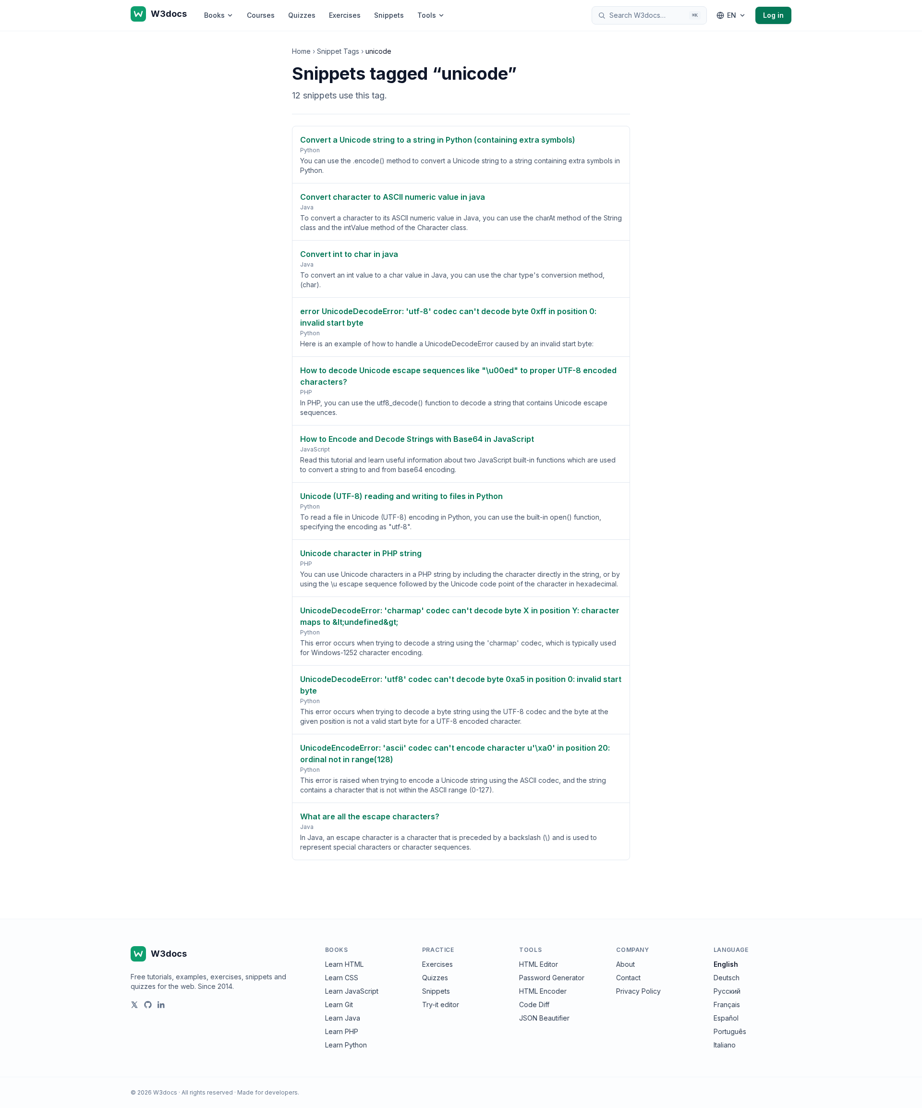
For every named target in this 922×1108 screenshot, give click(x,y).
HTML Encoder (543, 991)
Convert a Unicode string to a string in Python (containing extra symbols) (437, 140)
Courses (261, 15)
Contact (628, 978)
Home (301, 51)
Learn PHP (341, 1031)
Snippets (389, 15)
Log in (773, 15)
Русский (727, 991)
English (726, 964)
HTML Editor (538, 964)
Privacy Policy (638, 991)
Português (730, 1031)
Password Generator (551, 978)
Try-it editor (440, 1004)
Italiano (725, 1045)
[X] (134, 1005)
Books (214, 15)
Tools (426, 15)
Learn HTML (344, 964)
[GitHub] (148, 1005)
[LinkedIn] (161, 1005)
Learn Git (339, 1004)
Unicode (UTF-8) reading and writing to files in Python (401, 496)
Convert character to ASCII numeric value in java (392, 197)
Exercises (345, 15)
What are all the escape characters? (369, 816)
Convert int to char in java (349, 254)
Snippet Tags (338, 51)
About (625, 964)
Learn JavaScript (351, 991)
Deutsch (727, 978)
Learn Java (342, 1018)
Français (727, 1004)
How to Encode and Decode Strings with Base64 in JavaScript (417, 439)
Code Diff (534, 1004)
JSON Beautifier (544, 1018)
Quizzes (301, 15)
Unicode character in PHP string (361, 553)
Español (726, 1018)
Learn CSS (341, 978)
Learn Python (346, 1045)
